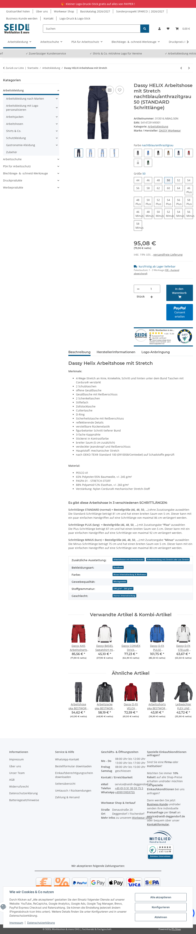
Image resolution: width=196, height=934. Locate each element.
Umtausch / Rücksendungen (73, 790)
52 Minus (169, 214)
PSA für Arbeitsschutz (17, 166)
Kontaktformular (158, 824)
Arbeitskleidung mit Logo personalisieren (22, 107)
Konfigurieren (161, 907)
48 (159, 180)
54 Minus (179, 214)
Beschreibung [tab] (79, 352)
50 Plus (149, 202)
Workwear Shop (64, 11)
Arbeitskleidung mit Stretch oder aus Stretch (168, 559)
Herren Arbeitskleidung (124, 595)
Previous (75, 644)
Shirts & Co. (13, 131)
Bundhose (118, 567)
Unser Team (17, 773)
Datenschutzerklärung (41, 922)
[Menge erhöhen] (151, 297)
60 (169, 188)
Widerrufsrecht (19, 786)
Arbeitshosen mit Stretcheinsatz (129, 559)
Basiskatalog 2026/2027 (95, 11)
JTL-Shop (176, 929)
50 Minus (159, 214)
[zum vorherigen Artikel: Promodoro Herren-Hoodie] (181, 68)
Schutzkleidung (16, 138)
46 (149, 180)
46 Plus (189, 190)
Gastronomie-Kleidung (20, 145)
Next (187, 644)
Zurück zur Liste (15, 68)
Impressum (16, 922)
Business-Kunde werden (22, 18)
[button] (159, 28)
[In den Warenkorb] (71, 81)
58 (149, 188)
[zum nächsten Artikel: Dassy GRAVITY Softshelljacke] (189, 68)
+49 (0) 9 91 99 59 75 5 (129, 788)
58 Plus (189, 202)
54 (190, 180)
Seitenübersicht (65, 783)
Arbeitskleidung (158, 126)
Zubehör (11, 152)
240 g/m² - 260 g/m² (123, 588)
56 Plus (179, 202)
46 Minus (139, 214)
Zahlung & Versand (67, 797)
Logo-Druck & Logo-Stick (75, 18)
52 (180, 180)
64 (180, 188)
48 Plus (139, 202)
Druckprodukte (12, 180)
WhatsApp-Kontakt (67, 759)
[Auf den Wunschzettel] (119, 90)
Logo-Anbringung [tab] (155, 352)
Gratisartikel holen (18, 11)
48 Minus (149, 214)
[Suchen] (144, 28)
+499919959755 (125, 792)
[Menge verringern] (138, 289)
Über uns (42, 11)
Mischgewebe (120, 581)
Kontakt (48, 18)
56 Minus (189, 214)
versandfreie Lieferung (168, 254)
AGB (12, 779)
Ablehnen (160, 917)
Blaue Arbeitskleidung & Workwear (130, 574)
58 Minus (139, 226)
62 (159, 188)
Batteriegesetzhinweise (24, 800)
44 (139, 180)
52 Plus (159, 202)
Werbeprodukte (13, 187)
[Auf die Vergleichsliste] (109, 90)
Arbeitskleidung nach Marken (25, 98)
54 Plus (169, 202)
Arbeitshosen (14, 124)
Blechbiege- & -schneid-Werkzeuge (25, 173)
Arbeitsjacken (15, 117)
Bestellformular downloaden (73, 766)
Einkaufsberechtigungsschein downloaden (74, 775)
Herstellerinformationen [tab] (116, 352)
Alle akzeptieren (160, 897)
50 (169, 180)
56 (139, 188)
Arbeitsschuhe (12, 159)
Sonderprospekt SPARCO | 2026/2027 (140, 11)
